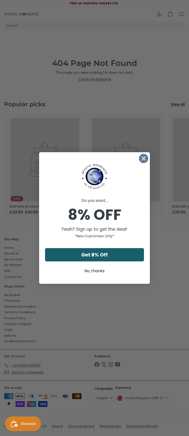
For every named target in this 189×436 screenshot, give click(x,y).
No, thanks (94, 271)
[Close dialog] (143, 158)
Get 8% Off (94, 254)
